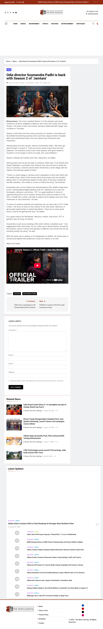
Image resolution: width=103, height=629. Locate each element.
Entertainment (67, 24)
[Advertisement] (51, 41)
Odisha (23, 24)
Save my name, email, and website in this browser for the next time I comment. (37, 381)
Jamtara (17, 294)
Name (11, 355)
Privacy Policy (43, 615)
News (9, 70)
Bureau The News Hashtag (16, 83)
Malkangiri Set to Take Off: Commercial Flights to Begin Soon (48, 596)
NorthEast (80, 24)
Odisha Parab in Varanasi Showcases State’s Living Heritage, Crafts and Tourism (54, 557)
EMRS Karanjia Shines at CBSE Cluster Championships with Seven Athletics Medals (55, 542)
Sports (45, 24)
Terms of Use (43, 610)
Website (11, 372)
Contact (41, 623)
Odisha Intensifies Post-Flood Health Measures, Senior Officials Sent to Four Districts (56, 573)
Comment (13, 330)
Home (15, 24)
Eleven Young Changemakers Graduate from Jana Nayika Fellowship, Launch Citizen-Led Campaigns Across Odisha (43, 421)
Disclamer (42, 619)
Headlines (11, 521)
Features (54, 24)
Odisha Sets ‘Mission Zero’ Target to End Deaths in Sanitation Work (49, 580)
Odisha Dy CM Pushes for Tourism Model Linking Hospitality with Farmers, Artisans (55, 565)
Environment (34, 24)
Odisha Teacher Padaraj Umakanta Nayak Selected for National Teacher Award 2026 (62, 2)
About (41, 606)
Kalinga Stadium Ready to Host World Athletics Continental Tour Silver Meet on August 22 (57, 588)
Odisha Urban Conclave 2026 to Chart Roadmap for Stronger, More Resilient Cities (41, 524)
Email (11, 364)
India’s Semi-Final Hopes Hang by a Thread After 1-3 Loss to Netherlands (51, 534)
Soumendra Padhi (29, 294)
